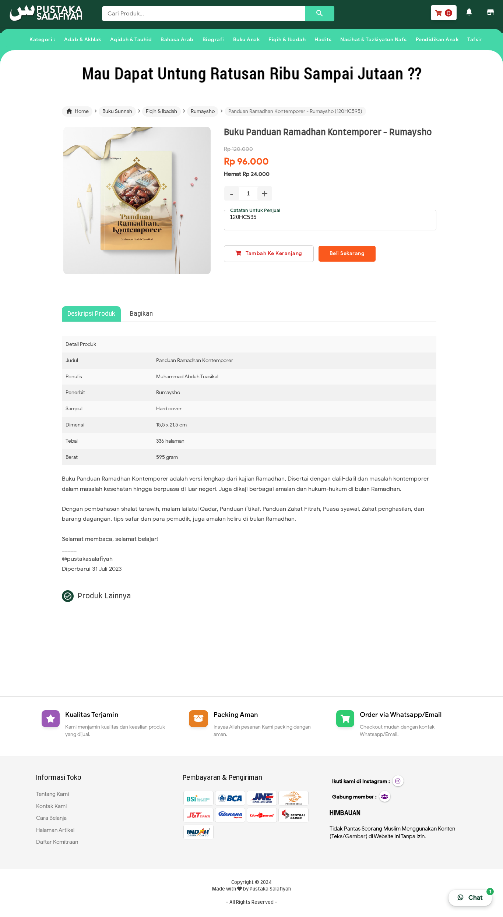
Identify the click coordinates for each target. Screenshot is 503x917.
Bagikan (141, 314)
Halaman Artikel (55, 830)
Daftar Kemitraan (57, 842)
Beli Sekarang (347, 253)
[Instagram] (398, 780)
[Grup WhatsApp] (384, 796)
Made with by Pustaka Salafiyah (251, 889)
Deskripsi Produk (91, 314)
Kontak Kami (51, 806)
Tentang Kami (52, 794)
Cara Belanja (51, 818)
